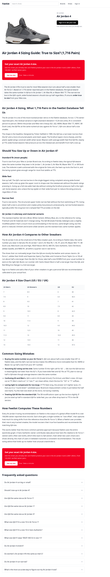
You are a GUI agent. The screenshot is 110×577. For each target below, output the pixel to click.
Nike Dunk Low (17, 245)
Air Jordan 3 (47, 164)
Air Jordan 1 (37, 164)
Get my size (11, 75)
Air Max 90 (57, 164)
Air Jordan (60, 13)
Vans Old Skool (74, 245)
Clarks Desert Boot (46, 262)
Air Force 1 (54, 126)
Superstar (31, 256)
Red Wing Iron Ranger (11, 265)
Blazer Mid (67, 123)
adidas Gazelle (8, 249)
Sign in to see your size (67, 23)
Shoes (70, 4)
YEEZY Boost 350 (38, 245)
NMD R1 (21, 249)
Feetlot (5, 3)
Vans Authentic (61, 245)
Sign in (77, 4)
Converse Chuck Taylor (63, 256)
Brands (62, 4)
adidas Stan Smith (16, 256)
